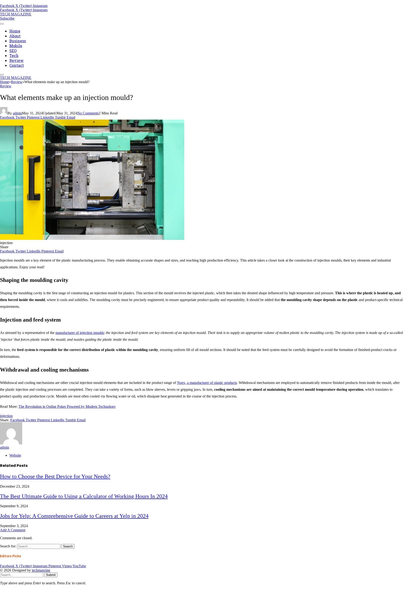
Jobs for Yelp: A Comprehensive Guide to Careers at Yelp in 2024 (74, 516)
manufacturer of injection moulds (79, 333)
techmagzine (41, 570)
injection (6, 416)
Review (16, 60)
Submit (51, 575)
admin (17, 113)
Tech (13, 55)
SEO (13, 50)
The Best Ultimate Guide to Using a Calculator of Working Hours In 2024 (84, 496)
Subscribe (7, 18)
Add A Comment (12, 530)
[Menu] (2, 24)
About (15, 35)
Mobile (15, 45)
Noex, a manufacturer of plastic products (207, 383)
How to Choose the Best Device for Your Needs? (55, 476)
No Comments (88, 113)
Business (17, 40)
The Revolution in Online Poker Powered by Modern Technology (67, 406)
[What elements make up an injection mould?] (92, 239)
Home (14, 30)
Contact (16, 65)
